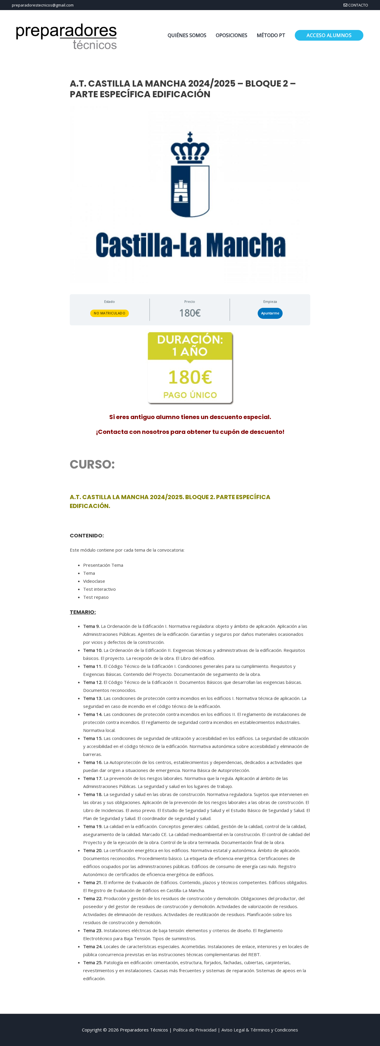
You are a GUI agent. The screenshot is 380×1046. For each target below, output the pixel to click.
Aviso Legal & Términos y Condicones (259, 1030)
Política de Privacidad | (197, 1030)
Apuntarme (270, 313)
